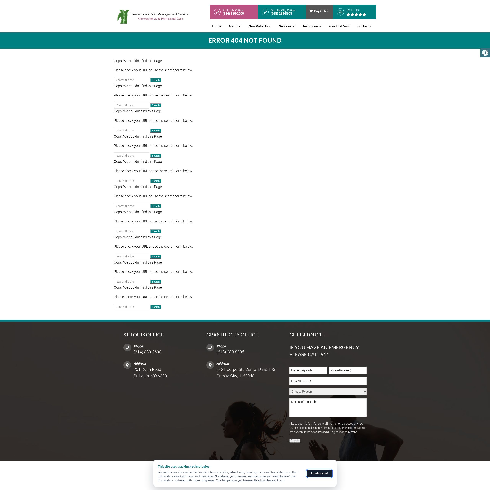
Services (285, 26)
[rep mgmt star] (356, 14)
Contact (363, 26)
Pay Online (321, 11)
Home (216, 26)
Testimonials (311, 26)
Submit (295, 440)
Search (156, 80)
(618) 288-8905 (230, 352)
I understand (319, 473)
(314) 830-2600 (147, 352)
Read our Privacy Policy (268, 480)
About (233, 26)
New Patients (258, 26)
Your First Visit (339, 26)
